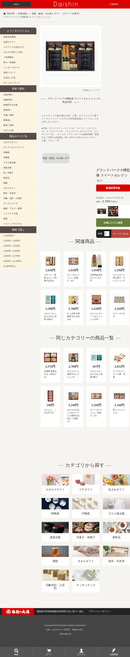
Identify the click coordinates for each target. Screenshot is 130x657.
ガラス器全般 (9, 162)
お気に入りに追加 (113, 222)
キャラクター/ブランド (13, 147)
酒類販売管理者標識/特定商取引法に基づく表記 (60, 611)
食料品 (6, 178)
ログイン (81, 654)
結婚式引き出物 (10, 105)
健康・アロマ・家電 (12, 208)
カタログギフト (10, 142)
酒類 (5, 183)
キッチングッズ (10, 203)
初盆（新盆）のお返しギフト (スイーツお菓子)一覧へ (56, 160)
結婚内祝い (8, 100)
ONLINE (11, 13)
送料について (9, 72)
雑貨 (5, 218)
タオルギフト (9, 188)
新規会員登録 (9, 37)
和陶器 (6, 152)
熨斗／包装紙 (9, 62)
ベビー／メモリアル (12, 224)
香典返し (7, 120)
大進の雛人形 (65, 634)
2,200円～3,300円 (11, 251)
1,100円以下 (9, 235)
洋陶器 (6, 157)
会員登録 (114, 654)
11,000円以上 (9, 266)
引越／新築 (8, 115)
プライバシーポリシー (100, 611)
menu (16, 4)
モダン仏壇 (8, 130)
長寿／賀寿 (8, 125)
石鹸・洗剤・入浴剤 (12, 198)
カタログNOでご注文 (13, 52)
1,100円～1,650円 (11, 241)
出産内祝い (23, 13)
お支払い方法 (9, 77)
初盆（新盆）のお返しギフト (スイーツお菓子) (55, 13)
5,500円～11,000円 (12, 261)
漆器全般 (7, 168)
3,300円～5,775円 (11, 256)
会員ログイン (9, 42)
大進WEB (114, 4)
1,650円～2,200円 (11, 246)
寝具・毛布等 (9, 193)
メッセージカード (11, 67)
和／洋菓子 (8, 173)
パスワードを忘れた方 (13, 47)
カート (49, 654)
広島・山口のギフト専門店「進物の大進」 (65, 629)
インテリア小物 (10, 213)
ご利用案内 (8, 57)
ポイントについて (11, 83)
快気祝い (7, 110)
